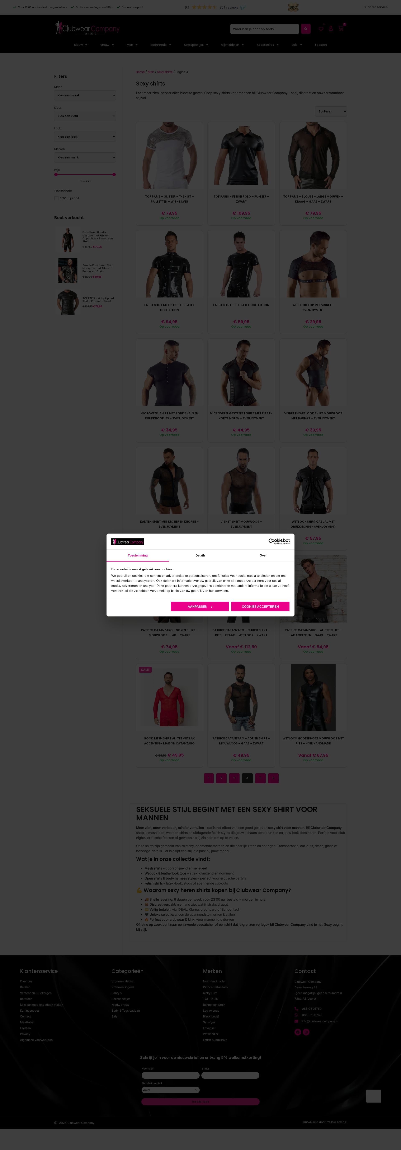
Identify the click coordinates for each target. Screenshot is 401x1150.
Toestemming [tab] (138, 555)
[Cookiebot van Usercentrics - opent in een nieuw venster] (271, 541)
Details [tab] (200, 555)
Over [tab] (263, 555)
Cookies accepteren (260, 606)
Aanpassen (197, 606)
